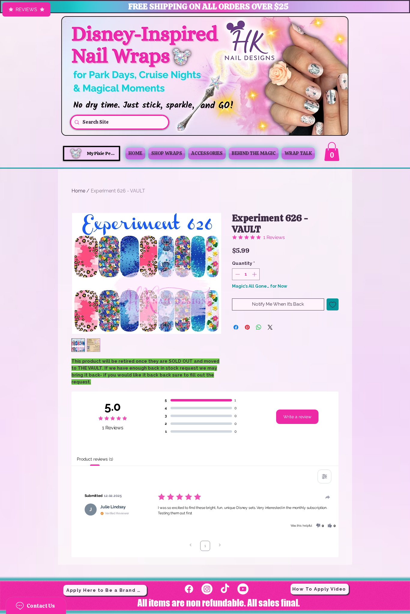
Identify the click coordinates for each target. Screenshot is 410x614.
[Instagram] (207, 588)
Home (78, 191)
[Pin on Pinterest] (247, 327)
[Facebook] (188, 588)
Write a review (297, 416)
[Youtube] (243, 588)
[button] (332, 151)
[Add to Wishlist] (333, 304)
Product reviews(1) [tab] (95, 459)
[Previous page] (190, 545)
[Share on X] (270, 327)
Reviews (26, 9)
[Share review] (327, 497)
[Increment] (255, 274)
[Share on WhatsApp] (258, 327)
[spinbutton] (246, 274)
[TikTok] (225, 588)
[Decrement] (237, 274)
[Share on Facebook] (236, 327)
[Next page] (219, 545)
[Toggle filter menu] (324, 476)
